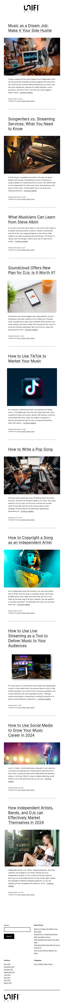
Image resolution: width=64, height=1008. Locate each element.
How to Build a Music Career (26, 101)
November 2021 (9, 967)
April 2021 (7, 980)
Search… (7, 925)
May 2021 (7, 977)
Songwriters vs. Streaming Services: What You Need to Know (31, 124)
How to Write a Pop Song (30, 449)
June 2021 (7, 975)
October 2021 (8, 969)
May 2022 (7, 964)
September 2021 (9, 972)
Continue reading (26, 93)
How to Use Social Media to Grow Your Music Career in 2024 (30, 730)
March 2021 (8, 983)
